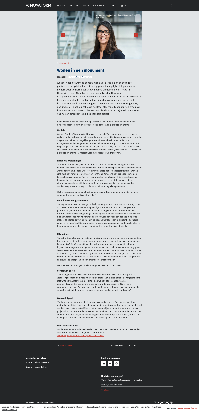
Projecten (74, 5)
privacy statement (9, 410)
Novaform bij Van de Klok (36, 367)
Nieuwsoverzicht (65, 63)
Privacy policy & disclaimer (45, 402)
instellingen (150, 407)
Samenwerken (74, 77)
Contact (112, 5)
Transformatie (86, 77)
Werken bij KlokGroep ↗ (93, 5)
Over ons (61, 5)
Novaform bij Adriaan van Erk (38, 362)
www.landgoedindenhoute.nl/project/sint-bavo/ (80, 335)
